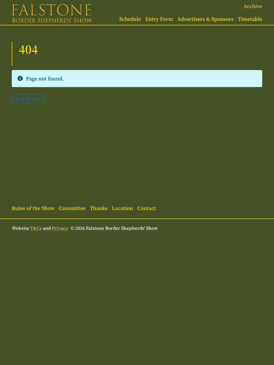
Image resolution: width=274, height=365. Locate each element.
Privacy (60, 228)
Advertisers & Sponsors (205, 19)
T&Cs (36, 228)
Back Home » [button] (28, 99)
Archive (252, 6)
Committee (72, 208)
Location (122, 208)
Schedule (130, 19)
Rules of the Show (33, 208)
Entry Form (159, 19)
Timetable (250, 19)
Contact (146, 208)
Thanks (99, 208)
